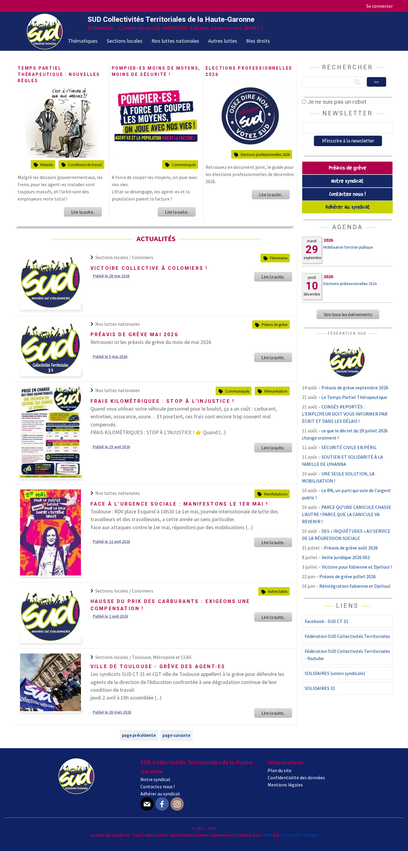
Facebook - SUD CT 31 (326, 621)
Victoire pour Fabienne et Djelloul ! (357, 567)
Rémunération (275, 391)
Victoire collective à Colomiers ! (149, 268)
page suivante (176, 735)
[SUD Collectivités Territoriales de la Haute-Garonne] (44, 47)
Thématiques (83, 40)
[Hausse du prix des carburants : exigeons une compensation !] (50, 640)
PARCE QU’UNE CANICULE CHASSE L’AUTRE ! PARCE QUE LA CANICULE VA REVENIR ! (346, 514)
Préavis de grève (274, 324)
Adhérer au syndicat (347, 207)
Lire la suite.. (83, 212)
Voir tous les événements (348, 314)
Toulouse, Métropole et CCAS (161, 657)
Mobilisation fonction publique (348, 247)
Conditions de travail (85, 164)
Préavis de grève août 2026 (351, 548)
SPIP (267, 835)
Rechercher (347, 67)
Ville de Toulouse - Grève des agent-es (158, 666)
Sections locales (124, 40)
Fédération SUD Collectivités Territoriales (347, 636)
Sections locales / (113, 257)
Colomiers (142, 257)
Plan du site (280, 770)
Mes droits (258, 40)
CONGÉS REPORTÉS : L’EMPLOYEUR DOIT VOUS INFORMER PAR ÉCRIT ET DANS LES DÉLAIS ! (344, 414)
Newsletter (347, 113)
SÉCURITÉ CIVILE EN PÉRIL (349, 447)
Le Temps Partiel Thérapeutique (354, 397)
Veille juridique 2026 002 (346, 557)
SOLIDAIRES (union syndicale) (335, 673)
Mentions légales (285, 785)
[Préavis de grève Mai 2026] (50, 373)
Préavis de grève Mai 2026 (134, 334)
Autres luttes (222, 40)
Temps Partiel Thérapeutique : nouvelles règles (59, 74)
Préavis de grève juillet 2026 (347, 576)
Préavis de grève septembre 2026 (354, 388)
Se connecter (379, 6)
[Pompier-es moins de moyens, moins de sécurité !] (156, 156)
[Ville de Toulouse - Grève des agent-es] (50, 709)
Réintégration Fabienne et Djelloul (354, 586)
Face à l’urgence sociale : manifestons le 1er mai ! (179, 504)
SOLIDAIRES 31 (320, 688)
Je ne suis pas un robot (336, 101)
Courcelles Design (299, 835)
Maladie (46, 164)
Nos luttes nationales (175, 40)
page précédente (139, 735)
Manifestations (275, 494)
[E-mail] (147, 804)
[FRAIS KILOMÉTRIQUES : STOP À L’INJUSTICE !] (50, 476)
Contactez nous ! (347, 194)
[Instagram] (177, 804)
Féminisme (278, 257)
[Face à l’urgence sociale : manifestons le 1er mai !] (50, 574)
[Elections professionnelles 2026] (250, 144)
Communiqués (184, 164)
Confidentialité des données (296, 777)
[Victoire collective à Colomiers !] (50, 307)
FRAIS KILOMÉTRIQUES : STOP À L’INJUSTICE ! (162, 401)
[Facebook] (161, 804)
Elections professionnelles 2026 (265, 154)
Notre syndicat (347, 181)
